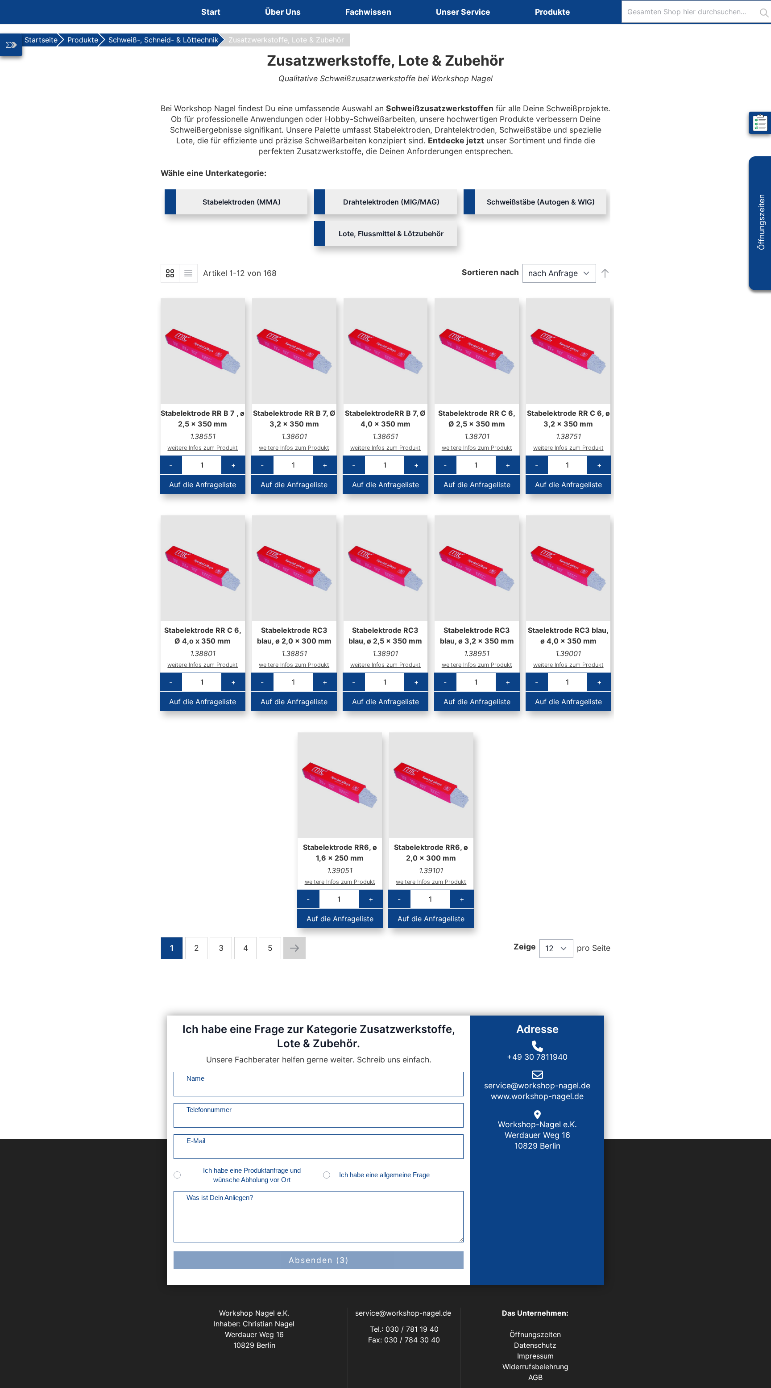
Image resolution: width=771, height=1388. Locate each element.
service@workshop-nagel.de (404, 1313)
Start (210, 12)
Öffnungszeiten (761, 222)
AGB (535, 1377)
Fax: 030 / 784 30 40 (404, 1339)
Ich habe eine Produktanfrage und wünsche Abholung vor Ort (252, 1174)
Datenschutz (535, 1345)
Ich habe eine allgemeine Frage (384, 1175)
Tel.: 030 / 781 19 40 (404, 1329)
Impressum (535, 1355)
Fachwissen (368, 12)
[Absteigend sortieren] (605, 273)
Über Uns (283, 12)
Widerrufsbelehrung (535, 1366)
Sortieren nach (490, 272)
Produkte (552, 12)
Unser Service (463, 12)
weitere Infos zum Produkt (202, 447)
